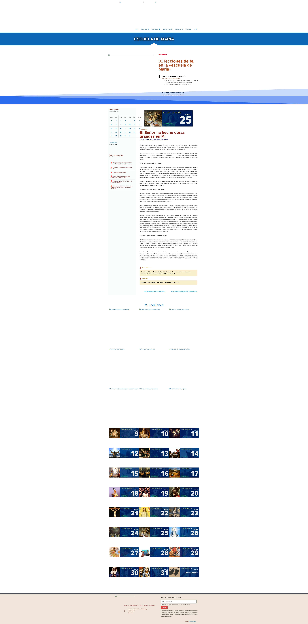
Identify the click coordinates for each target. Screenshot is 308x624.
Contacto (188, 29)
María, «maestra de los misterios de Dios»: (122, 163)
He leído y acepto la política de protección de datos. (176, 604)
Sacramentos (167, 29)
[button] (122, 163)
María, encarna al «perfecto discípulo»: (122, 187)
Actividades (155, 29)
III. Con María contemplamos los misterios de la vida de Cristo (120, 177)
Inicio (136, 29)
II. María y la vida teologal (119, 172)
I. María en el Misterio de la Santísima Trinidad (121, 168)
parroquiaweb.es (192, 621)
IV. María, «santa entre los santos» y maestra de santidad (121, 181)
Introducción (113, 142)
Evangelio (178, 29)
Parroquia (144, 29)
